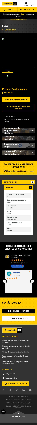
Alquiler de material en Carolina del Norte (16, 352)
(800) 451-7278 (10, 374)
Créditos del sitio (11, 403)
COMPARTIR (10, 116)
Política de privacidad (13, 400)
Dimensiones (9, 187)
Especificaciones (10, 182)
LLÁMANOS (10, 10)
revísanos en (16, 266)
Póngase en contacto (19, 311)
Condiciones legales (24, 403)
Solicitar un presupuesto (16, 99)
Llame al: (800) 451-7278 (19, 318)
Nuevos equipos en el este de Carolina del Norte (15, 341)
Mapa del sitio (26, 400)
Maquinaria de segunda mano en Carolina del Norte (16, 347)
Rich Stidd (16, 273)
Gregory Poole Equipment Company (21, 256)
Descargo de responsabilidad (18, 397)
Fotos (8, 71)
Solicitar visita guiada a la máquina (18, 107)
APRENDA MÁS (17, 19)
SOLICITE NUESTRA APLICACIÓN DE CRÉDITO (17, 120)
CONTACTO (26, 10)
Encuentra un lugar (11, 378)
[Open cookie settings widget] (3, 411)
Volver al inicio (10, 30)
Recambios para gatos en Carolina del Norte (15, 357)
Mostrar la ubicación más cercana (20, 171)
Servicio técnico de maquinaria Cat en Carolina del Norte (15, 363)
